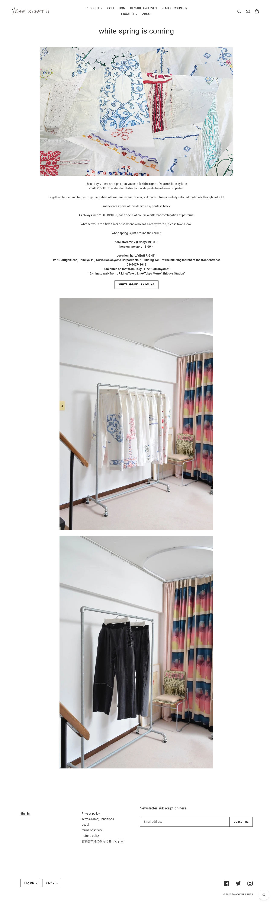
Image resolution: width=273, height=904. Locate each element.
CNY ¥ (50, 883)
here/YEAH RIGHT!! (242, 894)
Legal (85, 824)
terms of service (92, 830)
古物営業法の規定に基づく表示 (102, 841)
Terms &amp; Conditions (98, 819)
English (29, 883)
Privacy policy (91, 813)
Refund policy (91, 835)
